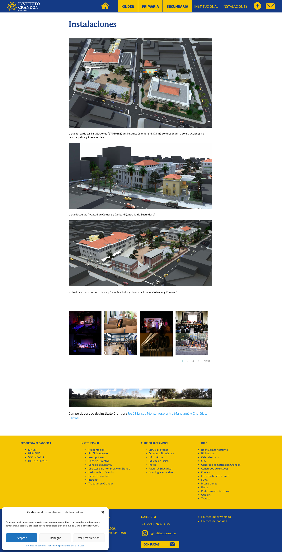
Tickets (205, 498)
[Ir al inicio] (23, 6)
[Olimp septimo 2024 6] (192, 332)
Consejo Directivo (99, 460)
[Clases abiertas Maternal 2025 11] (120, 332)
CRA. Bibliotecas (158, 449)
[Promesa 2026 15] (120, 354)
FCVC (204, 479)
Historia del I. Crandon (101, 472)
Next (207, 360)
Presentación (96, 449)
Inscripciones (96, 457)
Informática (156, 457)
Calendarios (208, 457)
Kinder (127, 6)
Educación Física (159, 460)
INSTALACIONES (235, 6)
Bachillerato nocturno (214, 449)
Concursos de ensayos (214, 468)
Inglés (152, 464)
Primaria (150, 6)
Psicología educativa (161, 472)
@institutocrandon (163, 533)
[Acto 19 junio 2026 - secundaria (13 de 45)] (85, 354)
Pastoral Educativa (160, 468)
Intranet (93, 479)
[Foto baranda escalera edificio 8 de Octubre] (156, 356)
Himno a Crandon (98, 476)
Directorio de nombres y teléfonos (109, 468)
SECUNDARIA (36, 457)
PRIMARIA (34, 453)
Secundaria (177, 6)
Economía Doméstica (161, 453)
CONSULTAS (151, 544)
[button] (103, 512)
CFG (203, 460)
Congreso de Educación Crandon (221, 464)
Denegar (55, 538)
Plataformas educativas (215, 491)
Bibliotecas (208, 453)
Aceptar (21, 538)
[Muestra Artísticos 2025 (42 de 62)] (85, 332)
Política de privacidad (216, 516)
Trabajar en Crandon (101, 483)
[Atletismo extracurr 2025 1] (192, 354)
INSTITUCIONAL (206, 6)
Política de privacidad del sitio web (66, 545)
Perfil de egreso (98, 453)
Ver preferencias (89, 538)
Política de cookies (36, 545)
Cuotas (205, 472)
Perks (204, 487)
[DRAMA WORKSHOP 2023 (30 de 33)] (156, 332)
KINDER (32, 449)
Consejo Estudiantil (100, 464)
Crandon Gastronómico (215, 476)
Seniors (205, 494)
